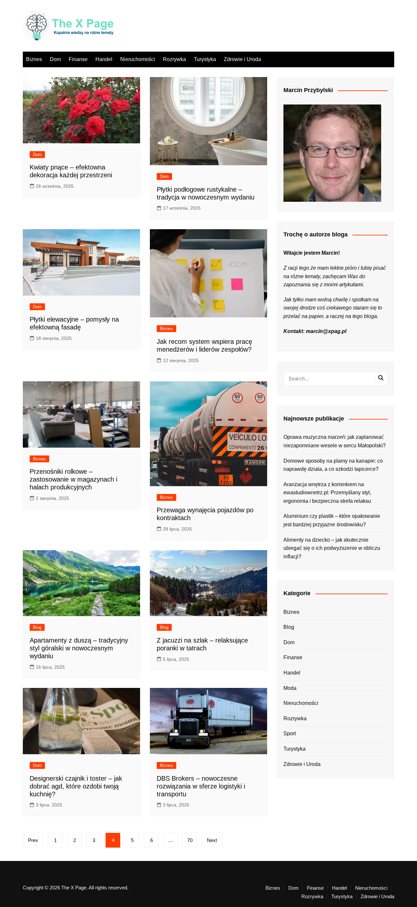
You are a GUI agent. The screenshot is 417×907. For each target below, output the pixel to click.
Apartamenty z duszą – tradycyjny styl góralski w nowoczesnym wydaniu (79, 648)
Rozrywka (174, 59)
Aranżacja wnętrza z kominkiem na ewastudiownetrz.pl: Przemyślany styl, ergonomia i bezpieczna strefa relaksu (327, 493)
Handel (103, 59)
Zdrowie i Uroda (242, 59)
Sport (289, 733)
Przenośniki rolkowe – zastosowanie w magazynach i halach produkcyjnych (73, 479)
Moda (289, 688)
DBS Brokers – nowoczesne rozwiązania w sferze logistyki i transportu (201, 786)
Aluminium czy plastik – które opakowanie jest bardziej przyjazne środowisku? (331, 520)
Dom (55, 59)
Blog (37, 627)
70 (190, 840)
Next (212, 840)
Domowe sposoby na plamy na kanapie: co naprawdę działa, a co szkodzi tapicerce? (333, 465)
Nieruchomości (137, 59)
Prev (33, 840)
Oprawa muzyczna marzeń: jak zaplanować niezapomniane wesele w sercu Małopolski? (334, 441)
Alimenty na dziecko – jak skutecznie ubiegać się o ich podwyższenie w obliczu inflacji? (331, 548)
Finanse (78, 59)
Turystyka (205, 59)
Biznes (34, 59)
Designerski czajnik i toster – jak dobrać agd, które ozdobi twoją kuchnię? (76, 786)
